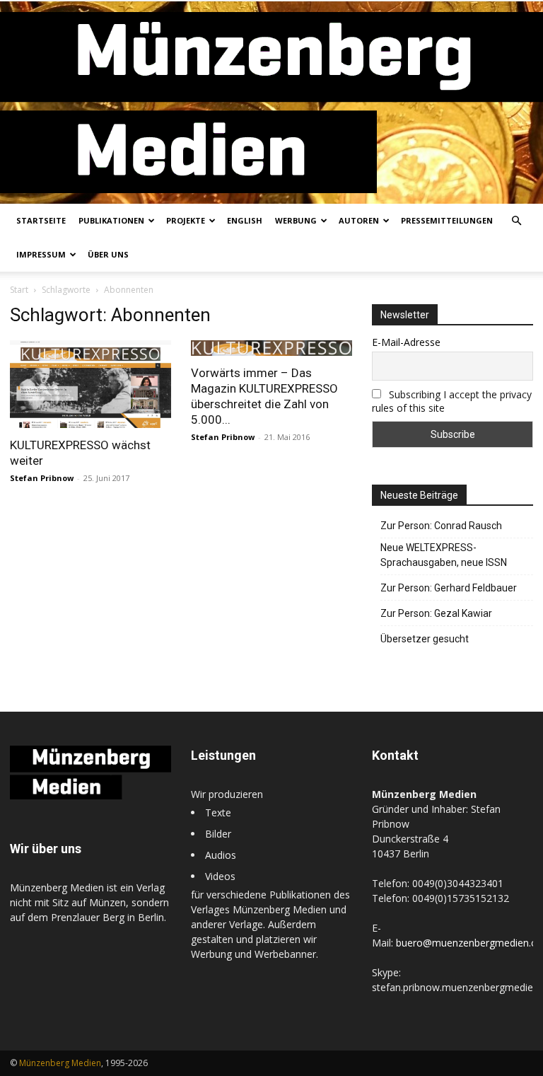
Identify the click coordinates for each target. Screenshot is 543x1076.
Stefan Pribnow (42, 478)
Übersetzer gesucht (424, 638)
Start (19, 290)
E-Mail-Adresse (406, 342)
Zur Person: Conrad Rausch (441, 525)
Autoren (359, 220)
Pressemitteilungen (447, 220)
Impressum (41, 254)
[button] (516, 221)
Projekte (185, 220)
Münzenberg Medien (60, 1063)
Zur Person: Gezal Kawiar (436, 613)
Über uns (108, 254)
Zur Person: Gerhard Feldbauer (448, 588)
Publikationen (111, 220)
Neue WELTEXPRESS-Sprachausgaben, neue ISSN (443, 555)
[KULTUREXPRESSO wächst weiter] (90, 384)
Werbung (296, 220)
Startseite (41, 220)
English (244, 220)
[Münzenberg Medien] (271, 102)
